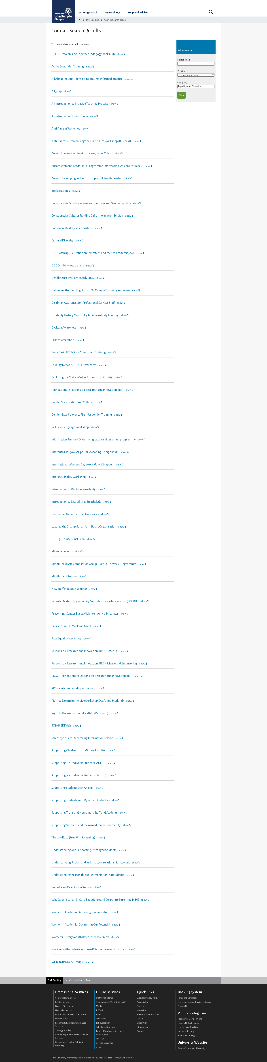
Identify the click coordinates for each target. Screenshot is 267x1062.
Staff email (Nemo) (105, 998)
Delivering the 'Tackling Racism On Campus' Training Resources (90, 290)
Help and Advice (138, 12)
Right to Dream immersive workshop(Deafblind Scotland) (87, 700)
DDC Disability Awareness (67, 265)
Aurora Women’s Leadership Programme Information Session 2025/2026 (96, 166)
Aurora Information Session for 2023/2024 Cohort (82, 153)
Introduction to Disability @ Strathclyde (76, 501)
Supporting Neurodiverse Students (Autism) (78, 775)
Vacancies (141, 1010)
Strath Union (142, 1027)
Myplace (100, 1006)
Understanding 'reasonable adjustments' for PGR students (87, 874)
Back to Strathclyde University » (192, 1048)
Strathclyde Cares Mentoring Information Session (82, 738)
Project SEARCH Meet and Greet (71, 626)
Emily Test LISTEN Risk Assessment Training (78, 352)
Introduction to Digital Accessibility (73, 489)
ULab (98, 1047)
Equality (140, 1006)
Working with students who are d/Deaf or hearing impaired (88, 949)
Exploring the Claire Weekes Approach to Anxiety (82, 377)
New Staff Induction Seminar (69, 588)
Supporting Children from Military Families (78, 750)
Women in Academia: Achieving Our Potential (79, 912)
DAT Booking (55, 980)
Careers (140, 1031)
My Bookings (113, 12)
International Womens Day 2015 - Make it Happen (82, 464)
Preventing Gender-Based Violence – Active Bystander (85, 613)
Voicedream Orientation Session (71, 887)
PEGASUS (101, 1010)
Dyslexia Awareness (63, 327)
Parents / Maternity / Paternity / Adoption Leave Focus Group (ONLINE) (95, 601)
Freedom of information (148, 1014)
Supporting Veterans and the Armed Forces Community (86, 825)
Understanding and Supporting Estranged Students (83, 850)
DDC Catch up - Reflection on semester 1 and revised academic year (92, 253)
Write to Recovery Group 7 (67, 962)
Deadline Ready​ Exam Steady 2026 (72, 277)
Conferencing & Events (65, 998)
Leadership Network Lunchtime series (75, 514)
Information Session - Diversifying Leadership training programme (93, 439)
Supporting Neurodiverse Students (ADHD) (78, 763)
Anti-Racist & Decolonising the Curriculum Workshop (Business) (91, 141)
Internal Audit (61, 1019)
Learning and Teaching (188, 1027)
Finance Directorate (64, 1006)
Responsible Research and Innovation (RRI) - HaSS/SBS (84, 651)
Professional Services (71, 992)
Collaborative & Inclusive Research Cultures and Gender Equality (91, 203)
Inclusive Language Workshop (70, 427)
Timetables (101, 1019)
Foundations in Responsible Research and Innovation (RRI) (87, 389)
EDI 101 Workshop (62, 340)
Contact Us (183, 1006)
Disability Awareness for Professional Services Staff (83, 302)
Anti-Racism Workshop (66, 128)
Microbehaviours (62, 551)
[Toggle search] (210, 12)
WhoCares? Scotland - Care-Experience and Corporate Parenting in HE (95, 899)
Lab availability (103, 1023)
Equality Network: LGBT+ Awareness (73, 365)
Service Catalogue (104, 1043)
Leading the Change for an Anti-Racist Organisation (83, 526)
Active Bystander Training (67, 66)
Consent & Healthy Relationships (72, 228)
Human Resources (63, 1010)
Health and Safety (186, 1031)
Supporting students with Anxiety (72, 787)
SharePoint (142, 1023)
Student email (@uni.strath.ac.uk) (111, 1002)
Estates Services (62, 1002)
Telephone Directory (105, 1027)
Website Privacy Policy (147, 998)
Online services (108, 992)
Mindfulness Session (64, 576)
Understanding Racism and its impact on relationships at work (90, 862)
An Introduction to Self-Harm (69, 116)
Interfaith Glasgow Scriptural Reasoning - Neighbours (85, 452)
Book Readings (60, 190)
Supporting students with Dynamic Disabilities (80, 800)
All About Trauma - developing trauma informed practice (87, 78)
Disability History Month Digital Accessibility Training (85, 315)
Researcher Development (190, 1019)
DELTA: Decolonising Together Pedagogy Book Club (83, 54)
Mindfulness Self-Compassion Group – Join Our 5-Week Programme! (93, 564)
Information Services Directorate (70, 1014)
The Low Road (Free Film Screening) (73, 837)
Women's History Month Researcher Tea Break (80, 937)
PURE (99, 1014)
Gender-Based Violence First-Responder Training (81, 414)
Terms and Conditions (187, 998)
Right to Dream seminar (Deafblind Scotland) (79, 713)
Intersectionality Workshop (68, 476)
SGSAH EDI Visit (61, 725)
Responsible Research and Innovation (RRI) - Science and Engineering (94, 663)
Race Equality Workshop (66, 638)
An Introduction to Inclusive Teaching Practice (80, 103)
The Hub (100, 1039)
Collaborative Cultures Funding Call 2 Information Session (87, 215)
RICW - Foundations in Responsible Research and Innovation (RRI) (92, 675)
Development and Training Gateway (194, 1002)
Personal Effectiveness (188, 1023)
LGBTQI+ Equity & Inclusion (68, 539)
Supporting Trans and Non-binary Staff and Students (84, 812)
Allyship (56, 91)
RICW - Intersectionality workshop (72, 688)
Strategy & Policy (63, 1030)
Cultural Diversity (62, 240)
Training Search (87, 12)
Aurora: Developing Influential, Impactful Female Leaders (87, 178)
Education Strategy (186, 1035)
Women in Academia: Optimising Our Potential (80, 924)
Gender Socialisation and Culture (71, 402)
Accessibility (142, 1002)
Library (140, 1019)
